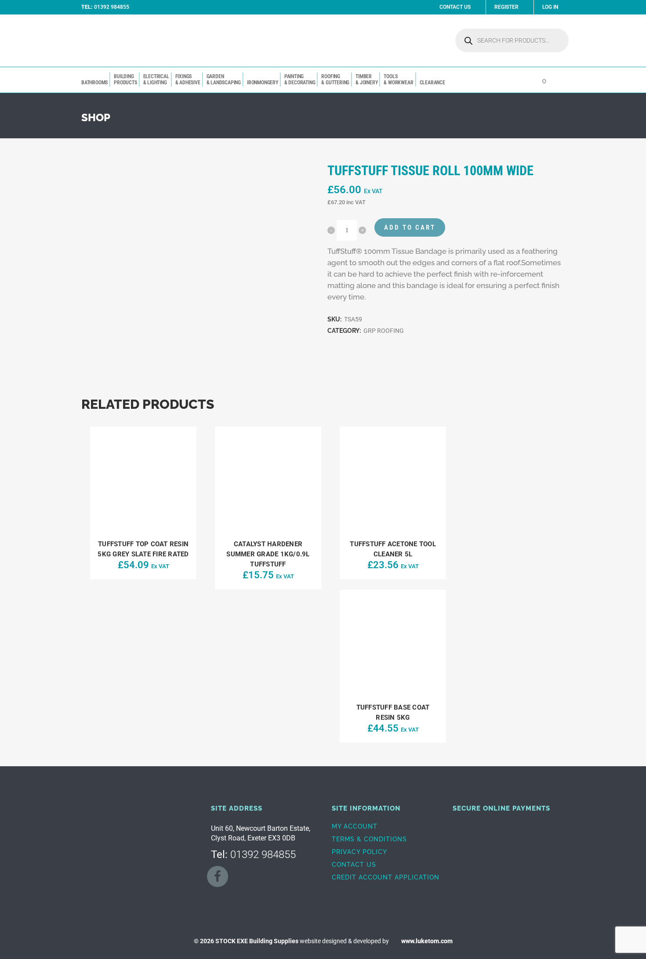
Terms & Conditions (369, 839)
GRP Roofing (383, 330)
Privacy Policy (359, 851)
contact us (455, 7)
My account (354, 826)
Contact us (354, 864)
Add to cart (410, 227)
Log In (550, 7)
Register (506, 7)
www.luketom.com (427, 941)
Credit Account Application (385, 877)
